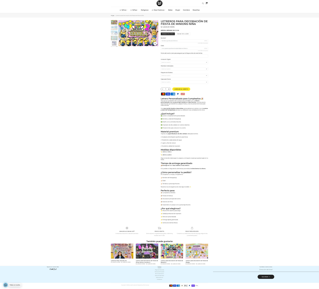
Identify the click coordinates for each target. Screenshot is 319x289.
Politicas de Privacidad (159, 271)
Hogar (112, 15)
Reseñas (196, 10)
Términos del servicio (159, 273)
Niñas (134, 10)
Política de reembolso (159, 275)
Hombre (186, 10)
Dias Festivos (159, 10)
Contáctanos (159, 279)
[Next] (155, 33)
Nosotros (159, 267)
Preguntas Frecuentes (159, 269)
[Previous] (121, 33)
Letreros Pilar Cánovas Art (119, 260)
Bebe (170, 10)
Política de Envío (159, 277)
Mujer (177, 10)
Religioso (145, 10)
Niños (124, 10)
